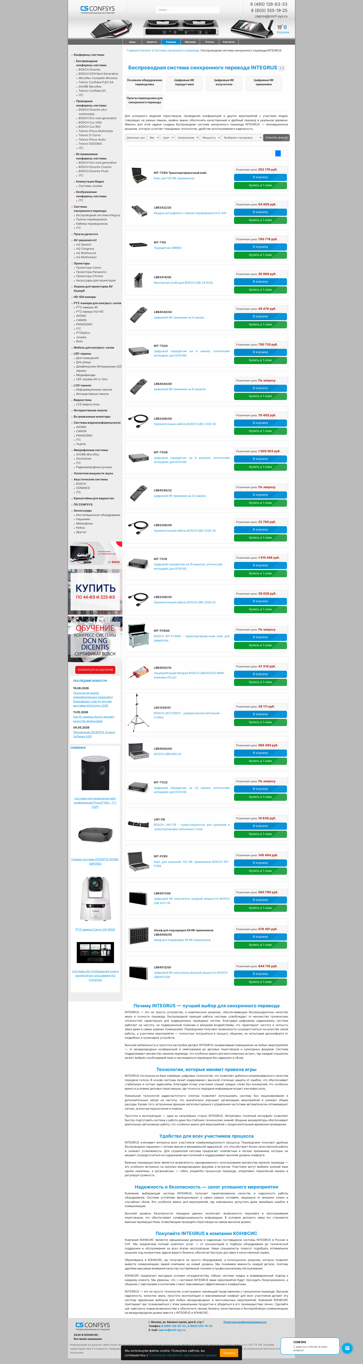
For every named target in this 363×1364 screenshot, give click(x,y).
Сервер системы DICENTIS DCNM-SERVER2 (95, 861)
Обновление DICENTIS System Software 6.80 (94, 734)
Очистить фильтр (276, 137)
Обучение (190, 41)
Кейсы (80, 527)
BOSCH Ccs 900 (89, 126)
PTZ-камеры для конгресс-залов (97, 303)
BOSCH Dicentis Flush (94, 171)
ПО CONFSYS (83, 504)
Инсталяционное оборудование (98, 515)
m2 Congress (85, 248)
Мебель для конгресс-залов (94, 347)
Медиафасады (85, 375)
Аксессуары (83, 510)
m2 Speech (83, 244)
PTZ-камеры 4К (87, 307)
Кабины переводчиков (91, 223)
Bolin (79, 341)
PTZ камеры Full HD (89, 311)
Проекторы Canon (88, 267)
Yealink (81, 444)
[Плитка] (285, 153)
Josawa (81, 337)
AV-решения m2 (85, 240)
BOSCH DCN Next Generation (98, 73)
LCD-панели (82, 385)
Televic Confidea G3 (92, 90)
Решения (171, 41)
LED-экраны (82, 353)
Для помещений (87, 358)
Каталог (145, 50)
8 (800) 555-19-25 (269, 10)
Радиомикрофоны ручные (94, 467)
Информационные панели (94, 389)
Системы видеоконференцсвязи (97, 422)
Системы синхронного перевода (176, 50)
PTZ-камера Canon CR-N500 (95, 929)
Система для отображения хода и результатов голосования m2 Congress (95, 975)
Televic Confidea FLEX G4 (96, 82)
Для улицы (83, 362)
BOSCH (81, 483)
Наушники (83, 519)
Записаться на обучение (95, 669)
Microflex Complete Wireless (98, 78)
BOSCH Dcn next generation (98, 118)
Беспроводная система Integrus (98, 215)
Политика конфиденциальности (244, 1322)
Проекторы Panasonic (91, 272)
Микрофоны (84, 523)
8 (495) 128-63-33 (268, 4)
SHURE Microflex (90, 86)
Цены (132, 41)
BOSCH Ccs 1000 (90, 122)
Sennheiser (84, 458)
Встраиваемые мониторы (92, 416)
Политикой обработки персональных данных (183, 1355)
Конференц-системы (89, 55)
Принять (229, 1353)
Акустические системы (91, 479)
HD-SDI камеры (85, 297)
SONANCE (83, 488)
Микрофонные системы (91, 450)
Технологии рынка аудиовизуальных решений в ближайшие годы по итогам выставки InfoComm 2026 (93, 699)
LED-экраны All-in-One (92, 379)
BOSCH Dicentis (89, 69)
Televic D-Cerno (90, 135)
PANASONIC (84, 324)
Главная (132, 50)
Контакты (229, 41)
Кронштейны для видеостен (94, 498)
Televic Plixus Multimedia (96, 131)
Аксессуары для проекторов (96, 280)
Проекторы (82, 263)
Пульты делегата (86, 234)
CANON (81, 320)
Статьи (209, 41)
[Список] (278, 153)
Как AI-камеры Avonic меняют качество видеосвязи (93, 719)
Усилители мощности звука (93, 473)
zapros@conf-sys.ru (271, 16)
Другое (81, 532)
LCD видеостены (87, 404)
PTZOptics (83, 333)
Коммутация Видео (90, 181)
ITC (81, 95)
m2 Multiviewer (86, 257)
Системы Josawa (90, 186)
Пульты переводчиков (91, 219)
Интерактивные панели (92, 394)
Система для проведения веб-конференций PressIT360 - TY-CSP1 (95, 803)
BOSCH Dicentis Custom (95, 167)
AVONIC (81, 316)
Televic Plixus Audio (92, 139)
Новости (152, 41)
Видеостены (83, 400)
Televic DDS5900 (90, 143)
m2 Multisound (86, 253)
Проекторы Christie (89, 276)
